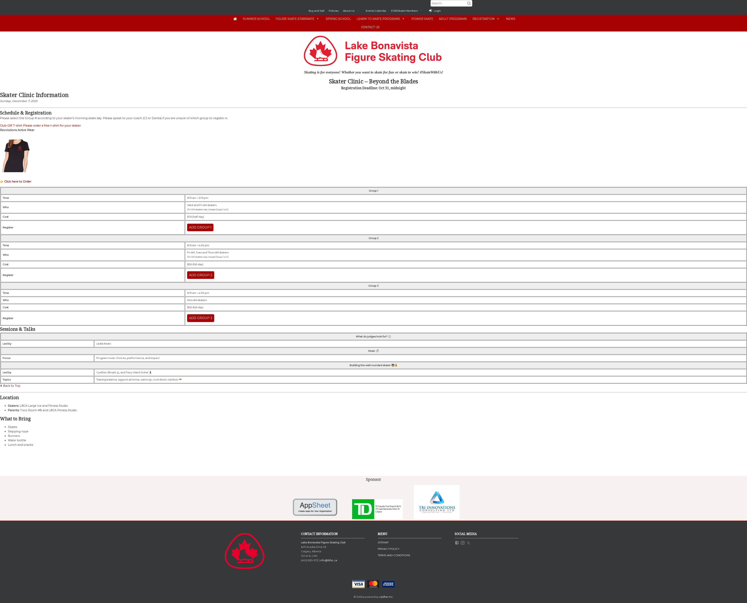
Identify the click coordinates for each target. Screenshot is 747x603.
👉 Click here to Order (15, 181)
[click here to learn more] (317, 518)
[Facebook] (457, 542)
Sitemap (383, 542)
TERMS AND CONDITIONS (394, 555)
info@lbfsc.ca (328, 560)
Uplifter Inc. (386, 596)
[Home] (235, 19)
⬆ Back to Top (10, 385)
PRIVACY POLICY (388, 548)
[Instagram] (463, 542)
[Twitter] (468, 542)
